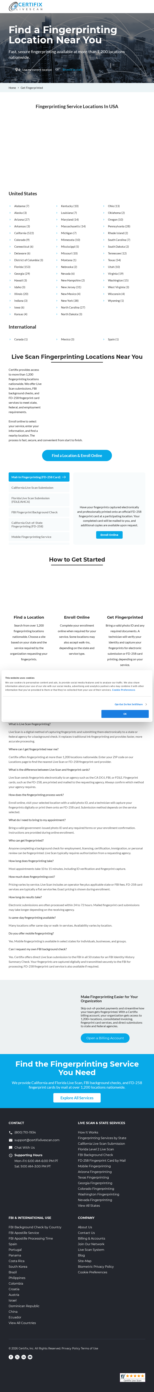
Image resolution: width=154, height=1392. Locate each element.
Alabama (19, 206)
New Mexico (68, 294)
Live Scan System (91, 1250)
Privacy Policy (71, 1348)
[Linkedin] (23, 1357)
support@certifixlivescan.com (37, 1140)
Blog (81, 1255)
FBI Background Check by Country (35, 1227)
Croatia (14, 1289)
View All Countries (22, 1323)
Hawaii (18, 280)
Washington (115, 280)
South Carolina (117, 239)
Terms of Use (89, 1348)
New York (67, 300)
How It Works (88, 1132)
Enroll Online (109, 535)
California (20, 233)
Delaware (20, 253)
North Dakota (69, 314)
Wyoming (114, 300)
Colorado (20, 239)
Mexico (65, 339)
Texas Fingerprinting (93, 1177)
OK (125, 714)
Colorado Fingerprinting (96, 1189)
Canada (19, 339)
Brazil (13, 1272)
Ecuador (15, 1317)
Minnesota (67, 239)
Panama (15, 1255)
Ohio (111, 206)
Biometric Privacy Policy (96, 1266)
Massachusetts (70, 226)
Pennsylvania (116, 226)
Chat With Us (24, 1147)
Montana (66, 260)
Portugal (15, 1250)
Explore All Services (77, 1098)
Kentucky (67, 206)
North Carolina (70, 307)
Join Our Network (91, 1244)
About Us (85, 1227)
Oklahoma (114, 212)
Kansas (18, 314)
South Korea (18, 1266)
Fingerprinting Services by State (102, 1138)
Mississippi (68, 246)
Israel (13, 1300)
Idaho (17, 287)
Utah (111, 266)
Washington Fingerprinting (98, 1194)
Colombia (16, 1283)
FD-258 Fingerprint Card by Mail (102, 1160)
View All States (89, 1205)
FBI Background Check (95, 1155)
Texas (111, 260)
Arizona (19, 219)
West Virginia (116, 287)
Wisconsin (114, 294)
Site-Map (84, 1261)
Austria (14, 1295)
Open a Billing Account (105, 1038)
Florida (18, 266)
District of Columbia (26, 260)
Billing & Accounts (91, 1238)
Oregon (112, 219)
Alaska (18, 212)
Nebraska (67, 266)
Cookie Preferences (92, 1272)
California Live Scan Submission (101, 1143)
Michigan (66, 233)
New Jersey (68, 287)
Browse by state (73, 69)
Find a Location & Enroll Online (77, 455)
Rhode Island (116, 233)
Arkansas (20, 226)
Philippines (17, 1278)
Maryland (67, 219)
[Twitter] (17, 1357)
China (13, 1312)
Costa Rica (16, 1261)
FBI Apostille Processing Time (31, 1238)
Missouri (66, 253)
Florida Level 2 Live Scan (96, 1149)
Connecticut (21, 246)
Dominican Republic (24, 1306)
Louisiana (67, 212)
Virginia (113, 273)
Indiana (18, 300)
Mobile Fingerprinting (94, 1166)
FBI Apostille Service (24, 1233)
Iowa (17, 307)
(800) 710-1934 (25, 1132)
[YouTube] (30, 1357)
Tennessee (114, 253)
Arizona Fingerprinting (95, 1172)
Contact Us (86, 1233)
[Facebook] (11, 1357)
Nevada (66, 273)
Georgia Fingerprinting (95, 1183)
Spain (111, 339)
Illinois (18, 294)
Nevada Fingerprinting (95, 1200)
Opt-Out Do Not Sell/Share (129, 704)
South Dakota (116, 246)
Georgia (19, 273)
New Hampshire (71, 280)
